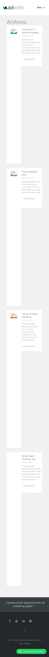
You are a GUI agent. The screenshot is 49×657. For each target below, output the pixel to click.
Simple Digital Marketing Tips (29, 457)
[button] (31, 651)
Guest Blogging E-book (30, 173)
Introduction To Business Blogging (30, 31)
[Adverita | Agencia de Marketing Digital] (13, 7)
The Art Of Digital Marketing (29, 315)
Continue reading (29, 59)
